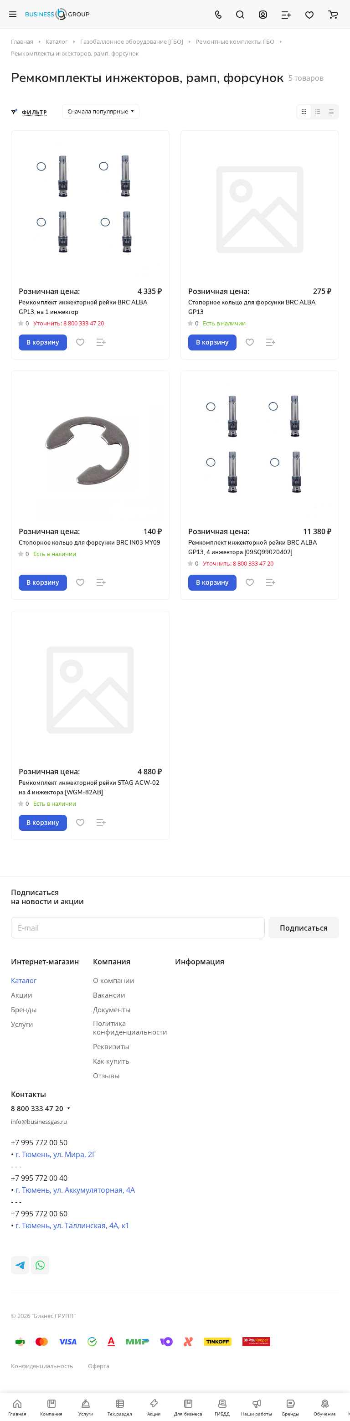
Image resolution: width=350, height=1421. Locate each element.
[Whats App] (40, 1265)
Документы (112, 1009)
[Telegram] (20, 1265)
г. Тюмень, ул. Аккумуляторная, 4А (75, 1190)
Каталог (23, 980)
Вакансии (109, 994)
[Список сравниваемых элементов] (286, 14)
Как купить (111, 1061)
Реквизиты (111, 1046)
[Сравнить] (101, 342)
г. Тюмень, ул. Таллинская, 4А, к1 (72, 1225)
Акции (21, 994)
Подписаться (304, 928)
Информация (199, 962)
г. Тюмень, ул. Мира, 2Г (55, 1154)
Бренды (24, 1009)
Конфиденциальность (42, 1366)
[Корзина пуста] (333, 14)
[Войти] (263, 14)
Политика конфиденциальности (130, 1027)
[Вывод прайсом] (331, 111)
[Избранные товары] (309, 14)
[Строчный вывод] (317, 111)
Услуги (22, 1024)
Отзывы (106, 1075)
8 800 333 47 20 (37, 1108)
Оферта (98, 1366)
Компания (111, 962)
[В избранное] (80, 342)
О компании (113, 980)
